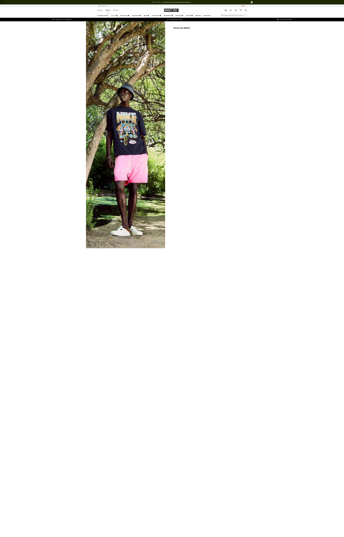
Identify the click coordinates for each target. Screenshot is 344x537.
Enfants (116, 10)
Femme (99, 10)
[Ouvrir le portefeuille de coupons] (226, 10)
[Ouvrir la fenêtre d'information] (252, 2)
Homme (107, 10)
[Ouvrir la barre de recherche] (222, 15)
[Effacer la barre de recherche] (245, 15)
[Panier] (246, 10)
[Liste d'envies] (241, 10)
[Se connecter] (231, 10)
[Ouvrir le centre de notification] (236, 10)
